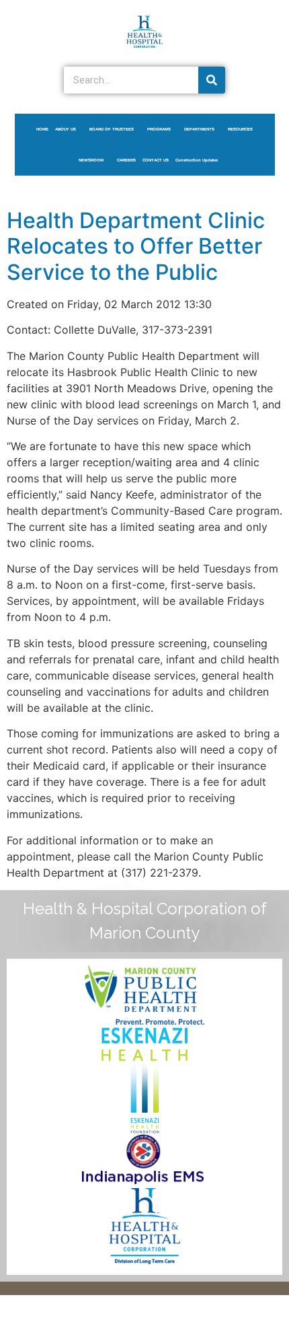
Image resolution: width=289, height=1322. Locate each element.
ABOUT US (65, 129)
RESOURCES (240, 129)
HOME (42, 129)
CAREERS (126, 160)
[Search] (211, 80)
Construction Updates (196, 160)
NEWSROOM (91, 160)
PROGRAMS (159, 129)
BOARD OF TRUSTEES (111, 129)
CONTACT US (155, 160)
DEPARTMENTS (199, 129)
